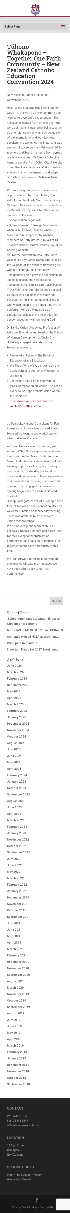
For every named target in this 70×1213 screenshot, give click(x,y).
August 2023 (15, 801)
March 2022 (15, 878)
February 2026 (17, 678)
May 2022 (13, 872)
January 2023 (16, 833)
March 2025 (15, 704)
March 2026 (15, 672)
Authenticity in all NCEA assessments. (33, 636)
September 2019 (18, 1007)
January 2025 (16, 717)
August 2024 (15, 743)
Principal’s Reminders (22, 643)
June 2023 (14, 807)
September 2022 (18, 852)
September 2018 (18, 1084)
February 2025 (17, 711)
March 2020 (15, 987)
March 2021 (15, 949)
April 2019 (14, 1039)
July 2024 (13, 749)
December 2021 (18, 897)
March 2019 (15, 1045)
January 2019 (16, 1058)
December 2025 (18, 685)
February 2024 (17, 775)
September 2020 (18, 975)
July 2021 (13, 923)
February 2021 (17, 955)
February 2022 (17, 884)
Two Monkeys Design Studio (39, 1207)
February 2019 (17, 1052)
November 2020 (18, 968)
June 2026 (14, 665)
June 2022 (14, 865)
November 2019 (18, 994)
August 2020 (15, 981)
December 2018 (18, 1065)
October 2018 (16, 1078)
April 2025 (14, 698)
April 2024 (14, 768)
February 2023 (17, 826)
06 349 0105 (19, 1116)
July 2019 (13, 1020)
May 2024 (13, 762)
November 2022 (18, 839)
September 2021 (18, 917)
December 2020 (18, 962)
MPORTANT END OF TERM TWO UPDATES (35, 630)
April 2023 (14, 814)
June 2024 (14, 756)
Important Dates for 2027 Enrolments (32, 649)
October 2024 (16, 736)
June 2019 (14, 1026)
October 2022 (16, 846)
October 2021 (16, 910)
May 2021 (13, 936)
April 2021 (14, 942)
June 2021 (14, 929)
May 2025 (13, 691)
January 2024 (16, 781)
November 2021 (18, 904)
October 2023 (16, 788)
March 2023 (15, 820)
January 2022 (16, 891)
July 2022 (13, 859)
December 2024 (18, 723)
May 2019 (13, 1032)
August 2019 (15, 1013)
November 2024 (18, 730)
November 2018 (18, 1071)
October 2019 (16, 1000)
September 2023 (18, 794)
